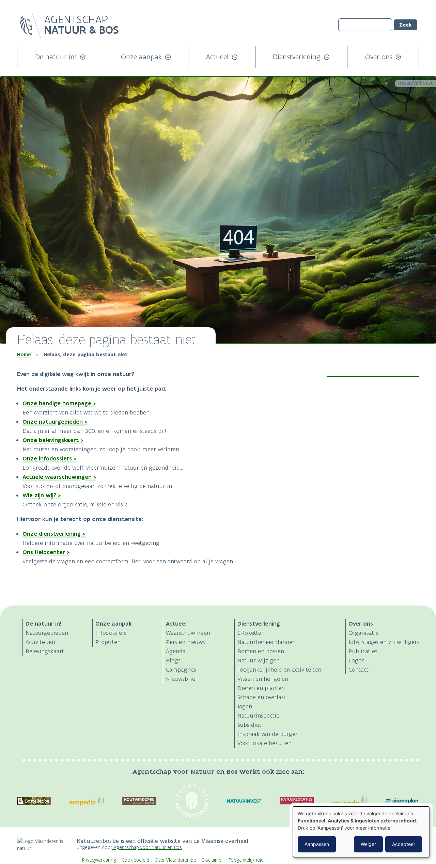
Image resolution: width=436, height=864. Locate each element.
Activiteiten (40, 642)
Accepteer (403, 844)
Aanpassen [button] (317, 844)
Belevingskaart (45, 651)
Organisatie (363, 633)
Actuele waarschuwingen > (59, 477)
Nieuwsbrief (181, 678)
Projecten (108, 642)
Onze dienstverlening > (53, 533)
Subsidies (249, 724)
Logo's (356, 660)
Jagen (244, 706)
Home (24, 354)
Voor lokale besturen (264, 743)
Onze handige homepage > (59, 403)
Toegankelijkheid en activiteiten (279, 669)
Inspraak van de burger (267, 734)
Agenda (176, 651)
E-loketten (251, 633)
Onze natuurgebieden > (55, 421)
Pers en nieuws (185, 642)
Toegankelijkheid (246, 860)
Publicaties (362, 651)
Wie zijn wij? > (41, 495)
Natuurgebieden (47, 633)
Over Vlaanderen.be (175, 860)
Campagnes (181, 669)
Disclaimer (212, 860)
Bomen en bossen (260, 651)
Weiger (368, 844)
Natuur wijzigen (258, 660)
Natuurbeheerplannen (266, 642)
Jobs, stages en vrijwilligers (383, 642)
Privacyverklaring (99, 860)
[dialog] (361, 831)
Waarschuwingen (188, 633)
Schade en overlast (261, 697)
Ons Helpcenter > (46, 552)
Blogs (173, 660)
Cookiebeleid (135, 860)
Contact (358, 669)
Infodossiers (110, 633)
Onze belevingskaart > (52, 440)
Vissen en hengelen (262, 678)
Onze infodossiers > (49, 458)
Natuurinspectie (258, 715)
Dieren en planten (261, 688)
